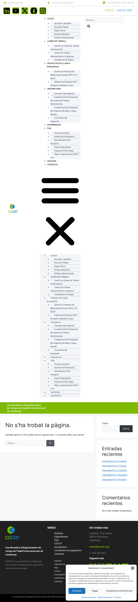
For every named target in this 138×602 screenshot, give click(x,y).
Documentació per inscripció (60, 142)
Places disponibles (62, 147)
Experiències (54, 125)
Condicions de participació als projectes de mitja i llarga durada (64, 110)
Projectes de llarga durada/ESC (58, 65)
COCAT (50, 19)
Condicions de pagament (58, 119)
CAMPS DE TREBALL (57, 41)
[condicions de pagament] (48, 2)
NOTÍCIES (51, 161)
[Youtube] (15, 10)
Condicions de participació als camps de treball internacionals (64, 100)
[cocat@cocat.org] (5, 2)
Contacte (59, 554)
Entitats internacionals (64, 37)
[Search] (88, 26)
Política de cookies (88, 597)
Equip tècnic (60, 30)
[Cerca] (50, 443)
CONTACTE (52, 164)
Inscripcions (54, 89)
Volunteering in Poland (114, 461)
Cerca (105, 423)
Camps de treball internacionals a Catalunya (62, 54)
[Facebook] (33, 10)
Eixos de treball (61, 27)
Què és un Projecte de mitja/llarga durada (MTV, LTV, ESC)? (64, 74)
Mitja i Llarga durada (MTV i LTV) (64, 156)
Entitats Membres (62, 34)
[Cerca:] (25, 443)
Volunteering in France (114, 465)
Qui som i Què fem (62, 23)
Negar (95, 590)
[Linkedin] (6, 10)
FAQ (49, 128)
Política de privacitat (105, 597)
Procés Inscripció (61, 133)
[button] (132, 568)
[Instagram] (42, 10)
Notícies (58, 533)
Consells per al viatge (63, 60)
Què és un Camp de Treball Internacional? (64, 47)
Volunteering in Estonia (114, 470)
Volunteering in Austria (114, 479)
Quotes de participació (64, 136)
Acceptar (77, 590)
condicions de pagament (62, 2)
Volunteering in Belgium (114, 475)
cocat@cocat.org (15, 2)
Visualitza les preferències (119, 590)
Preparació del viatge (63, 150)
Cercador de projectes (64, 93)
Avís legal (117, 597)
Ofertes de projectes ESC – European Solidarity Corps (64, 83)
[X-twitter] (24, 10)
